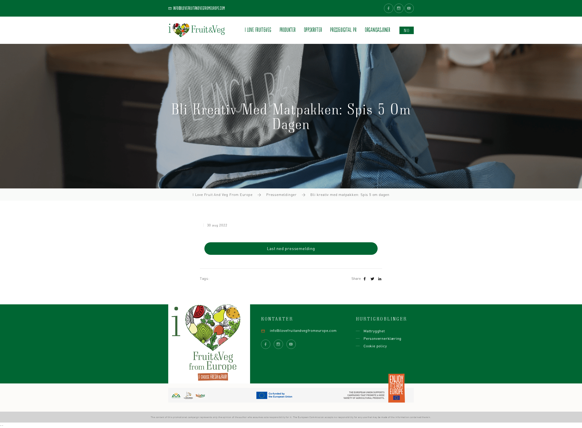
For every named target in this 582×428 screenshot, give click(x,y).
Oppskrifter (313, 30)
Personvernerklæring (382, 338)
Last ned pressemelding (291, 248)
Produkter (288, 30)
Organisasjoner (377, 30)
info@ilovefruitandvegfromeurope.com (198, 8)
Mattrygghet (374, 331)
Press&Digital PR (343, 30)
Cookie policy (375, 346)
